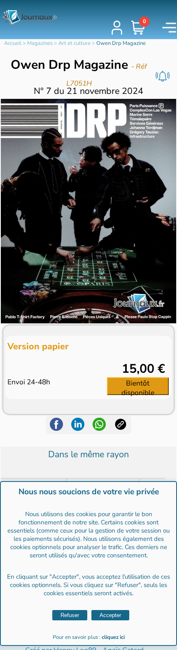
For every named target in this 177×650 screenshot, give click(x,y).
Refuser (70, 615)
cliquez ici (113, 637)
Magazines (40, 43)
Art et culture (74, 43)
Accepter (110, 615)
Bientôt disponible (137, 387)
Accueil (12, 43)
